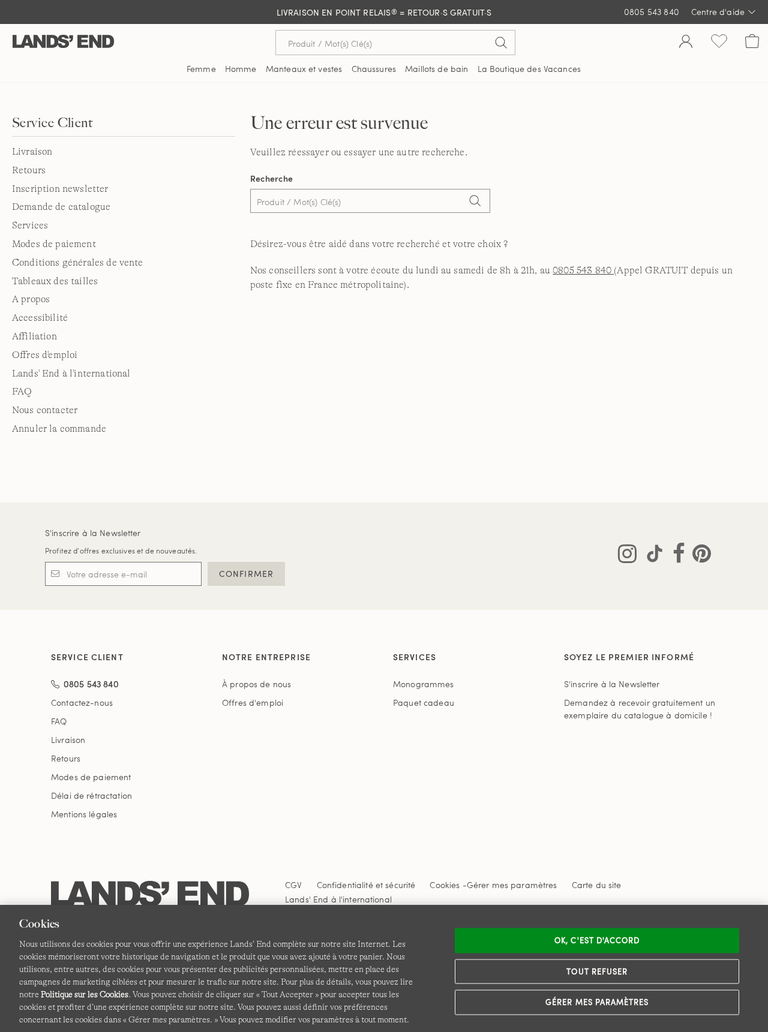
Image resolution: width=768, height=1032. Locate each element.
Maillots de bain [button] (436, 68)
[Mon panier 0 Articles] (752, 42)
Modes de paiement (54, 244)
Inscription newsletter (60, 188)
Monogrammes (423, 684)
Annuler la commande (59, 428)
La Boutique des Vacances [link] (529, 68)
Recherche (271, 178)
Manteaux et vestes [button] (304, 68)
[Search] (475, 202)
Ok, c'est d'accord (597, 940)
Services (30, 225)
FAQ (22, 391)
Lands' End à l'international (71, 373)
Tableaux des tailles (55, 281)
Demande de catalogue (61, 206)
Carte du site (597, 884)
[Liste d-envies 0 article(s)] (719, 42)
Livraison (32, 151)
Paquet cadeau (423, 702)
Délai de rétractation (91, 795)
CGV (293, 884)
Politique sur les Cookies (84, 994)
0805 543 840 (583, 270)
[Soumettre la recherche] (501, 42)
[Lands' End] (63, 42)
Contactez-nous (82, 702)
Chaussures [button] (374, 68)
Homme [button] (241, 68)
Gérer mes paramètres (597, 1002)
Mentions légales (84, 814)
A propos (31, 299)
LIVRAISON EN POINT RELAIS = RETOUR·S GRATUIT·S (384, 12)
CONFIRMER (246, 573)
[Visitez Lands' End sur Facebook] (675, 556)
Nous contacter (44, 410)
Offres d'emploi (44, 355)
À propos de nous (256, 684)
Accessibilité (40, 317)
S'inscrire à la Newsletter (93, 532)
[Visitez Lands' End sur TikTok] (651, 556)
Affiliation (34, 336)
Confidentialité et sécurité (366, 884)
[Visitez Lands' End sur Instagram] (627, 556)
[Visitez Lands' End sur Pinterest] (698, 556)
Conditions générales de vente (77, 262)
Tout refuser (597, 970)
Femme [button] (201, 68)
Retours (29, 170)
